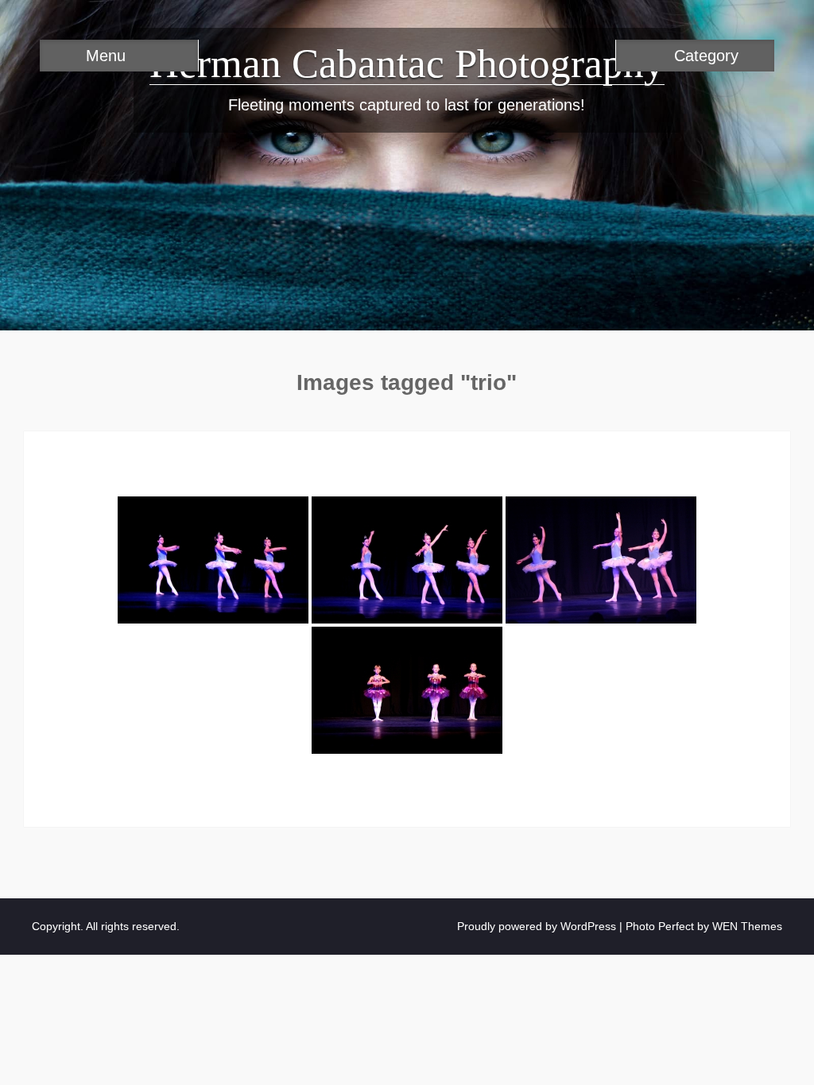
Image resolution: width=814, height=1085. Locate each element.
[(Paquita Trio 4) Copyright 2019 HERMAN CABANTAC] (407, 690)
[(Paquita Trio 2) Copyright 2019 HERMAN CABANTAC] (407, 560)
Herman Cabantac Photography (407, 63)
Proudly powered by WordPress (536, 926)
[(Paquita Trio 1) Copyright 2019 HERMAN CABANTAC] (213, 560)
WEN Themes (747, 926)
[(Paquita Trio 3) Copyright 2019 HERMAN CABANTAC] (601, 560)
